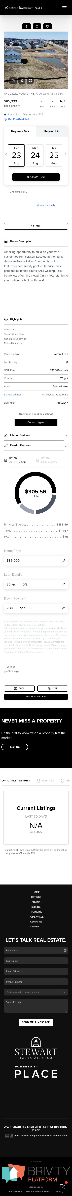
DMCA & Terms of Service (38, 1191)
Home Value (36, 916)
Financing (36, 912)
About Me (36, 921)
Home (36, 892)
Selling (36, 907)
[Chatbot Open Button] (62, 1186)
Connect (36, 926)
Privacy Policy (15, 1191)
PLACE (36, 1130)
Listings (36, 897)
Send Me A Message (36, 1022)
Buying (36, 902)
